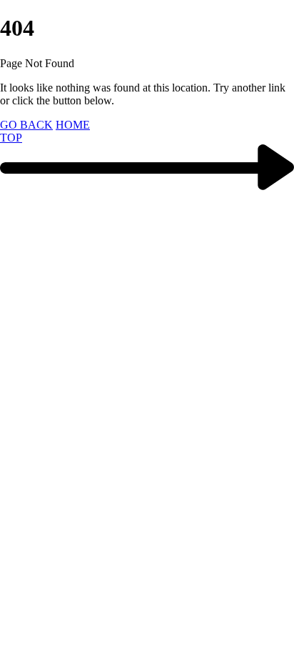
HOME (73, 125)
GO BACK (26, 125)
